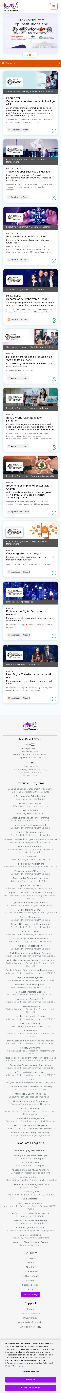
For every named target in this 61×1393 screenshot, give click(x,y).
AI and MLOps (30, 1033)
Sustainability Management (30, 1119)
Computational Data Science (30, 993)
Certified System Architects (30, 1229)
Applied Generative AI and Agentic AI (30, 1171)
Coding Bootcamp (30, 1111)
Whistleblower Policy (30, 1327)
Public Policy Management (30, 833)
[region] (30, 1366)
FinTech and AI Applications (30, 865)
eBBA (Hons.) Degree (30, 804)
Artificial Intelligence (30, 1178)
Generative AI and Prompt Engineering (30, 1134)
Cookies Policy (41, 1363)
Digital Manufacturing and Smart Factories (30, 954)
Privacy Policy (30, 1318)
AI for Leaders (30, 858)
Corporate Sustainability (30, 947)
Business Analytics (30, 1009)
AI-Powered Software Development (30, 1214)
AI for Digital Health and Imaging (30, 1073)
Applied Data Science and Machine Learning (30, 895)
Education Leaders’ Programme (30, 872)
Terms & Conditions (30, 1314)
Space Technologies (30, 886)
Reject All (30, 1380)
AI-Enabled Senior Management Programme (30, 790)
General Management (30, 918)
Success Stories (30, 1285)
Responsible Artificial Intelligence (30, 1126)
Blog (30, 1289)
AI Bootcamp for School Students (30, 797)
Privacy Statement (14, 1366)
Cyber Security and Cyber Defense (30, 904)
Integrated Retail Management (30, 826)
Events (30, 1263)
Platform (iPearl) (30, 1276)
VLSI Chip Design (30, 932)
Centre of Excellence (30, 1236)
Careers (30, 1281)
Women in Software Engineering (30, 1221)
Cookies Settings (30, 1295)
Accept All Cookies (30, 1388)
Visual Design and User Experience (30, 940)
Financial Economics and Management (30, 925)
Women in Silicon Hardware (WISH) (30, 1243)
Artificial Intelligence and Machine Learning (30, 1088)
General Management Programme (30, 1102)
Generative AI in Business (30, 849)
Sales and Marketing (30, 1024)
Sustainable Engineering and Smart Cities (30, 1066)
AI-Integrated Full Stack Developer (30, 1156)
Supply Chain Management (30, 978)
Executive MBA (30, 812)
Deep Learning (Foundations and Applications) (30, 1042)
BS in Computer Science (30, 1206)
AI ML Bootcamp (30, 1164)
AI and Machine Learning (30, 911)
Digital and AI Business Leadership (30, 879)
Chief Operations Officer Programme (30, 819)
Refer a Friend (30, 1272)
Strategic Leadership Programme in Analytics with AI (30, 840)
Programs (30, 1258)
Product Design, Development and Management (30, 971)
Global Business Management (30, 986)
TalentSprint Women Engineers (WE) (30, 1185)
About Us (30, 1267)
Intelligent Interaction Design (30, 1017)
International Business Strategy (30, 1095)
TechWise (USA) (30, 1193)
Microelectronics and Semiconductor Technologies (30, 1059)
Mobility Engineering (30, 1051)
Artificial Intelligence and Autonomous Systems (30, 963)
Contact (30, 1309)
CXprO (30, 1081)
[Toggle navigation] (54, 6)
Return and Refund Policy (30, 1322)
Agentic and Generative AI (30, 1000)
